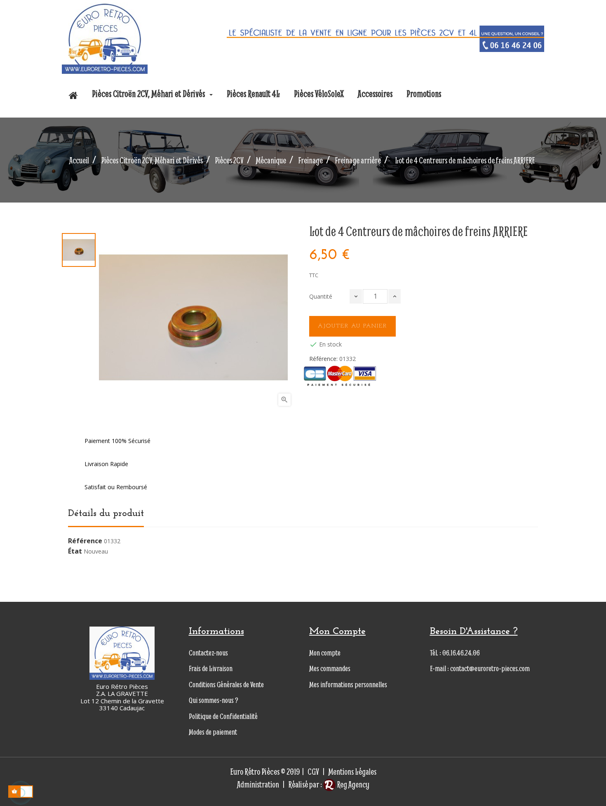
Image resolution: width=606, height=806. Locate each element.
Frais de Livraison (211, 668)
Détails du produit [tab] (106, 513)
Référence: (323, 359)
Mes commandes (329, 668)
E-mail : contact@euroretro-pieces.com (480, 668)
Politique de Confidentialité (223, 716)
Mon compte (325, 653)
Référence (85, 541)
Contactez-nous (208, 653)
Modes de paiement (213, 732)
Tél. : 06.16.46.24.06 (455, 653)
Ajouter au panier (352, 326)
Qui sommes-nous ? (213, 700)
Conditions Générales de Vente (226, 684)
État (75, 551)
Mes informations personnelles (348, 684)
